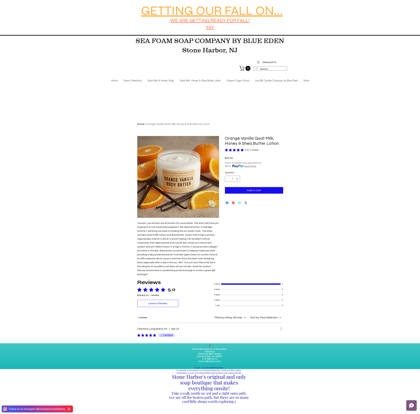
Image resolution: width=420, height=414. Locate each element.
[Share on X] (246, 203)
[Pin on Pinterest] (233, 203)
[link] (245, 68)
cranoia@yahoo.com (209, 361)
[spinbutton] (232, 179)
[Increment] (237, 179)
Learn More (250, 166)
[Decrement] (227, 179)
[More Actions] (281, 329)
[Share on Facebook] (227, 203)
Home (140, 124)
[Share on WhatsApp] (240, 203)
